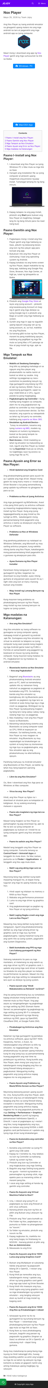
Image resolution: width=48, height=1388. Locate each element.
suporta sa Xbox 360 (32, 419)
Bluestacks (28, 676)
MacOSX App (26, 125)
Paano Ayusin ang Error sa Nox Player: (22, 146)
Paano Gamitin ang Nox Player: (19, 140)
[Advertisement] (24, 95)
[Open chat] (3, 1382)
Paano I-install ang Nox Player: (19, 138)
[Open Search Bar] (32, 3)
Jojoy (6, 3)
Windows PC (26, 66)
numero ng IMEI (22, 428)
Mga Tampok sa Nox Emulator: (19, 143)
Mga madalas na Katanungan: (19, 149)
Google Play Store (30, 301)
